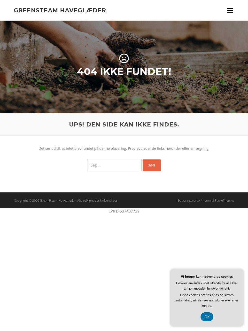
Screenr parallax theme (194, 200)
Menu (230, 10)
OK (206, 316)
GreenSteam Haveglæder (60, 10)
